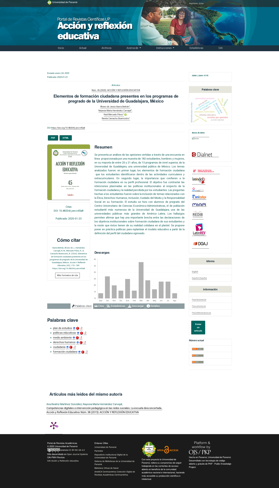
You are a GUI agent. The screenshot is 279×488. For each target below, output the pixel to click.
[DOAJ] (200, 244)
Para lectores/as (199, 299)
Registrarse (193, 3)
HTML (66, 138)
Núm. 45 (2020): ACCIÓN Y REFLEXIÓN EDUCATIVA (116, 90)
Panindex (98, 450)
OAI (221, 47)
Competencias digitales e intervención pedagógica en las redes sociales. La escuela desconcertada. (104, 408)
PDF (53, 138)
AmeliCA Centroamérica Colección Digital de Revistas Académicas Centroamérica (114, 473)
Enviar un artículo (198, 327)
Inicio (61, 47)
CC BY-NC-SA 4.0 (76, 449)
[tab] (81, 306)
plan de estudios (62, 328)
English (195, 271)
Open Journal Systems (77, 454)
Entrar (201, 3)
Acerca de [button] (133, 47)
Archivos (106, 47)
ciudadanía (59, 347)
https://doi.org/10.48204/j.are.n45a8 (68, 128)
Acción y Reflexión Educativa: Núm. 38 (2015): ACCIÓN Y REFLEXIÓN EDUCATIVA (92, 412)
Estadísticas (196, 47)
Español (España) (199, 278)
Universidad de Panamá (105, 447)
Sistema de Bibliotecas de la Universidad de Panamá (114, 462)
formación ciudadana (65, 351)
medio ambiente (62, 337)
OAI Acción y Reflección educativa (63, 460)
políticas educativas (64, 332)
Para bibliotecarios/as (201, 313)
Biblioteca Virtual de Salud (106, 467)
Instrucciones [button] (164, 47)
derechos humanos (64, 342)
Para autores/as (199, 306)
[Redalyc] (206, 171)
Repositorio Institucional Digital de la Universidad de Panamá (111, 456)
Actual (82, 47)
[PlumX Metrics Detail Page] (53, 425)
